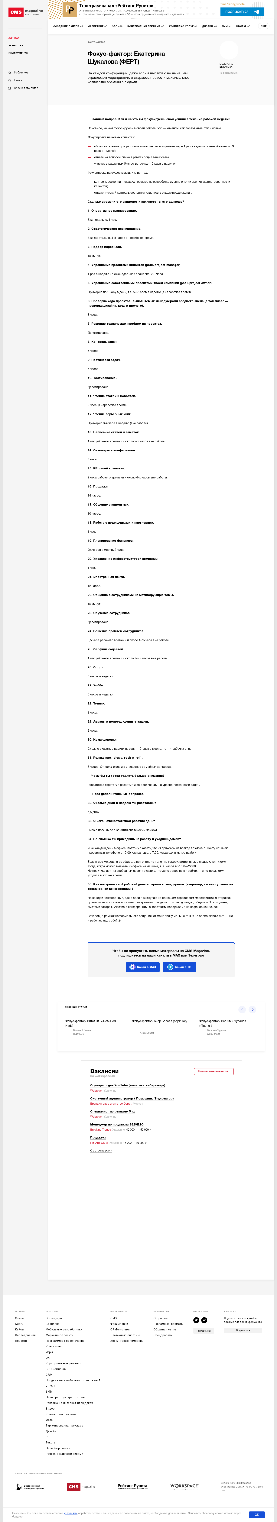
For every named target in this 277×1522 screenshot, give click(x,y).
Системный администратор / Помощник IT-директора (132, 1098)
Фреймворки (119, 1323)
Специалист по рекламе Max (112, 1111)
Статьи (20, 1318)
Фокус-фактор (96, 42)
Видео (50, 1408)
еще (264, 26)
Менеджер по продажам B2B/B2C (117, 1124)
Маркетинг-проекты (60, 1335)
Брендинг (52, 1323)
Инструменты (18, 53)
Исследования (25, 1335)
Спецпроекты (163, 1335)
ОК (257, 1515)
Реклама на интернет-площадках (69, 1402)
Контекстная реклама (61, 1414)
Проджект (98, 1137)
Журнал (14, 38)
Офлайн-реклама (58, 1448)
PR (48, 1436)
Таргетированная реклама (64, 1425)
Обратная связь (165, 1329)
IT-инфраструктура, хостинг (65, 1397)
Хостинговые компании (127, 1340)
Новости (21, 1340)
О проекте (161, 1318)
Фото (49, 1419)
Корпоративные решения (63, 1363)
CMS (113, 1318)
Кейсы (19, 1329)
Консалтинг (54, 1346)
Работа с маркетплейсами (64, 1453)
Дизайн (51, 1431)
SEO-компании (56, 1369)
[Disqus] (161, 1217)
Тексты (51, 1442)
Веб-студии (54, 1318)
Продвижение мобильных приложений (73, 1380)
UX (48, 1357)
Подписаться (243, 1330)
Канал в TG (183, 967)
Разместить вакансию (213, 1071)
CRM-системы (120, 1329)
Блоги (19, 1323)
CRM (49, 1374)
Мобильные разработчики (64, 1329)
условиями (70, 1513)
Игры (49, 1352)
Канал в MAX (146, 967)
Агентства (15, 45)
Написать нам (204, 1330)
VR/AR (50, 1386)
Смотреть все (100, 1150)
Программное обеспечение (65, 1340)
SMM (49, 1391)
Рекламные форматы (168, 1323)
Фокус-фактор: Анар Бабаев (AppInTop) (159, 1021)
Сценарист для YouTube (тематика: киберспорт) (127, 1085)
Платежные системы (125, 1335)
